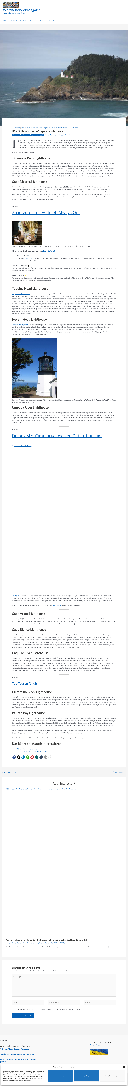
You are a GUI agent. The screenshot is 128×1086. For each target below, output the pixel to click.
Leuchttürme (64, 135)
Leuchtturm (54, 135)
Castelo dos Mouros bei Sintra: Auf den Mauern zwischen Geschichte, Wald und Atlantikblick (46, 940)
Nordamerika (62, 128)
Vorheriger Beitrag (9, 772)
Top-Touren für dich (25, 683)
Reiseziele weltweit (17, 20)
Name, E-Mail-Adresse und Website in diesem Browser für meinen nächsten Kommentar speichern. (49, 1009)
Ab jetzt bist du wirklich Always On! (46, 212)
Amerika (54, 128)
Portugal (8, 943)
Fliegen (42, 20)
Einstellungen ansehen (112, 1076)
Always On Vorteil (48, 251)
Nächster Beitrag (119, 772)
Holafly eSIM (27, 258)
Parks (36, 943)
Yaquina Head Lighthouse (21, 294)
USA (69, 128)
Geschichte (34, 135)
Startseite (16, 128)
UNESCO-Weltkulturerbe (62, 943)
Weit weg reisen (44, 128)
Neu (22, 128)
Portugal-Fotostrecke (46, 943)
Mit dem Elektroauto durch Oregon (28, 749)
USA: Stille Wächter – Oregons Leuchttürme (31, 751)
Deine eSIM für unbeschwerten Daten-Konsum (57, 435)
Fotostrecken (21, 943)
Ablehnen (86, 1076)
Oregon (75, 128)
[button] (124, 1067)
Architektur (24, 135)
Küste (48, 135)
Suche (6, 20)
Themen (32, 20)
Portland (73, 135)
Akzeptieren (60, 1076)
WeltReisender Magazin (21, 10)
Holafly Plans (16, 596)
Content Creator (95, 1045)
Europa (14, 943)
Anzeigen (52, 20)
